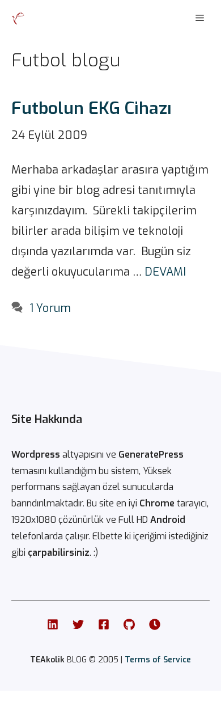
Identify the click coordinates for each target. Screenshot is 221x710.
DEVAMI (165, 272)
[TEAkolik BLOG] (18, 18)
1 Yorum (50, 308)
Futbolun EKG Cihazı (91, 108)
